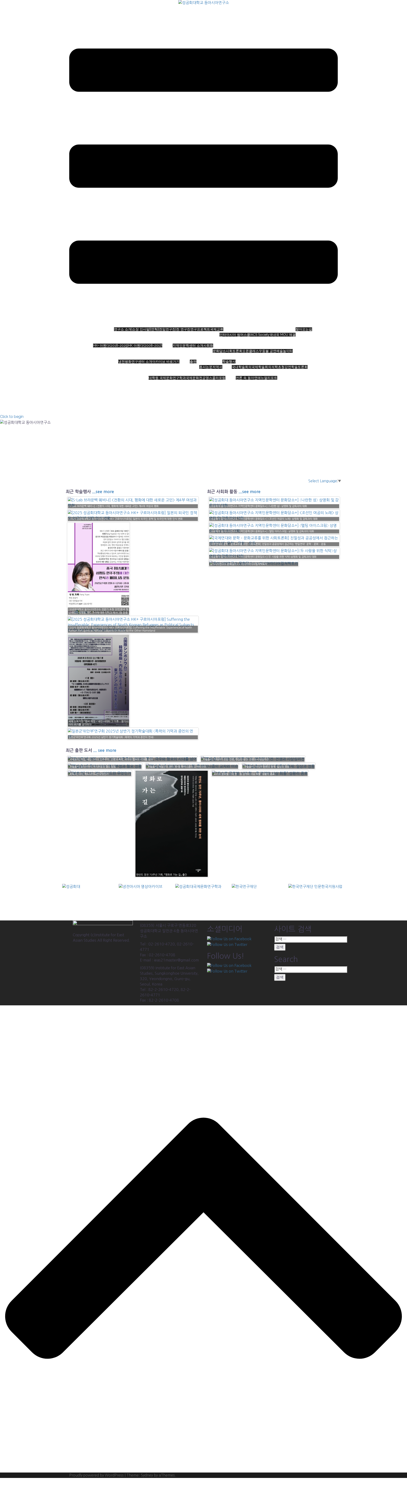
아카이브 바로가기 (165, 361)
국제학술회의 (261, 367)
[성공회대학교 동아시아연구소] (203, 4)
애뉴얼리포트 (267, 378)
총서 (202, 367)
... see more (104, 750)
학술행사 (229, 361)
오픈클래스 (250, 351)
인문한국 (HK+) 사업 (123, 340)
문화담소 (219, 351)
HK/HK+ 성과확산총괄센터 (313, 340)
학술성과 (244, 356)
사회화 (208, 345)
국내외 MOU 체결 (282, 335)
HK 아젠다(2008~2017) (145, 345)
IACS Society (259, 335)
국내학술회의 (242, 367)
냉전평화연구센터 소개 (135, 361)
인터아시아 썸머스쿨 (235, 335)
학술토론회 (299, 367)
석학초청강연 (281, 367)
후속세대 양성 (182, 372)
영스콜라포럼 (215, 378)
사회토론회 (234, 351)
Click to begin (12, 416)
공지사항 (251, 372)
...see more (103, 492)
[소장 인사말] (140, 329)
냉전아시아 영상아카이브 (144, 356)
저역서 (217, 367)
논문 (209, 367)
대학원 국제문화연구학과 (167, 378)
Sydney (147, 1475)
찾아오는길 (304, 329)
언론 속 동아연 (246, 378)
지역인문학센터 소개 (188, 345)
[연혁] (154, 329)
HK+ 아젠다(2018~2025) (110, 345)
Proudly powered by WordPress (96, 1475)
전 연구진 (183, 329)
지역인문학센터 (228, 340)
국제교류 (216, 329)
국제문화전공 (196, 378)
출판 (193, 361)
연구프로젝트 (200, 329)
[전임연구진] (167, 329)
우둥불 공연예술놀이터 (276, 351)
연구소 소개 (208, 324)
